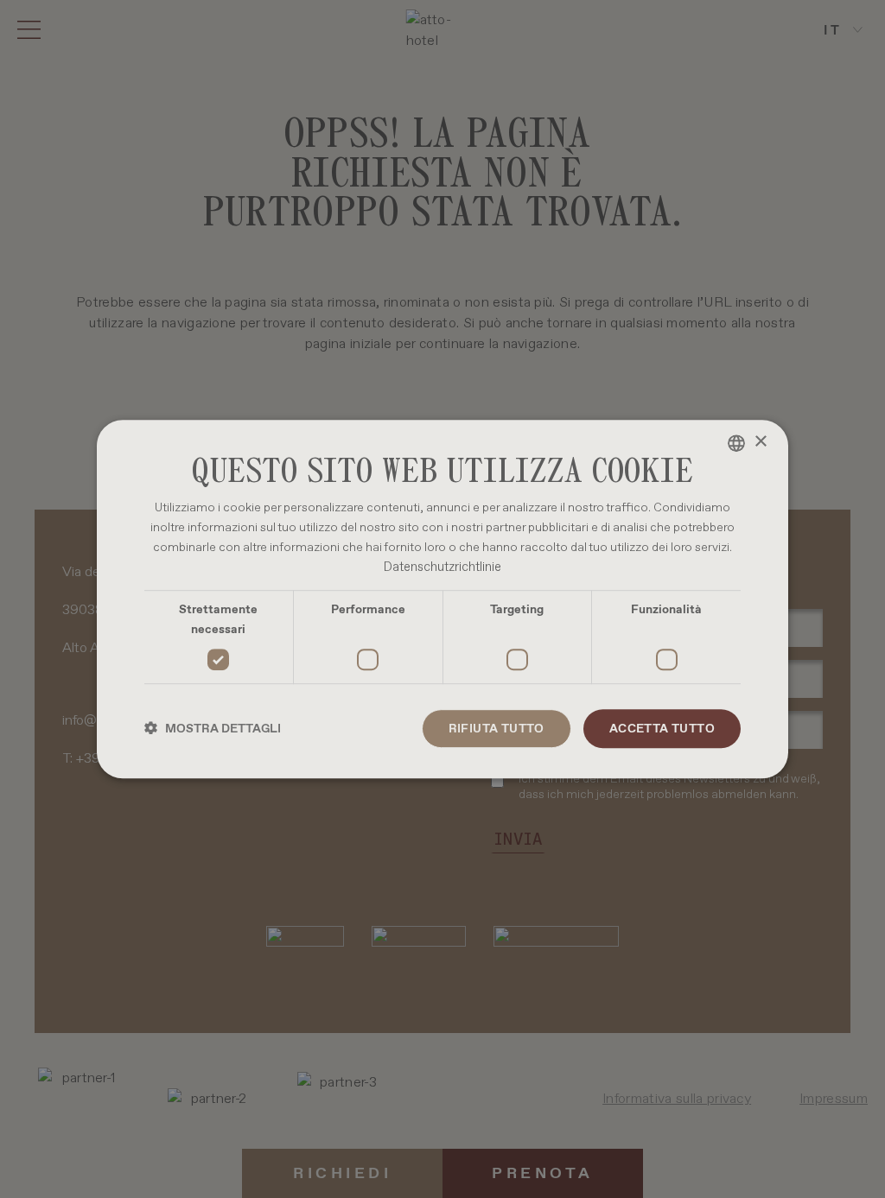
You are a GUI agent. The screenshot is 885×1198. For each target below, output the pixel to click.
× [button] (760, 441)
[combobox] (736, 443)
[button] (212, 728)
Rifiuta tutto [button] (496, 728)
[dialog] (442, 599)
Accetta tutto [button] (662, 728)
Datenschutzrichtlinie (442, 566)
